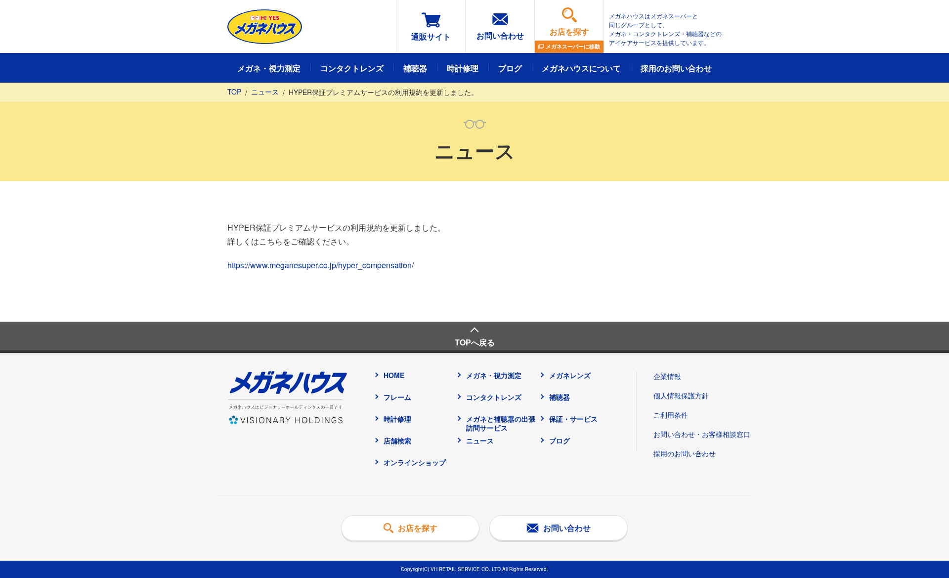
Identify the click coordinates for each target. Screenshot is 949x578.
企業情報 (667, 376)
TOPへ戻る (475, 342)
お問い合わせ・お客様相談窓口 (701, 434)
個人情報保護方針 (681, 395)
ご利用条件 (670, 415)
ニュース (265, 91)
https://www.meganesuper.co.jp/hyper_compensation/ (320, 265)
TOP (234, 91)
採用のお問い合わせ (684, 453)
